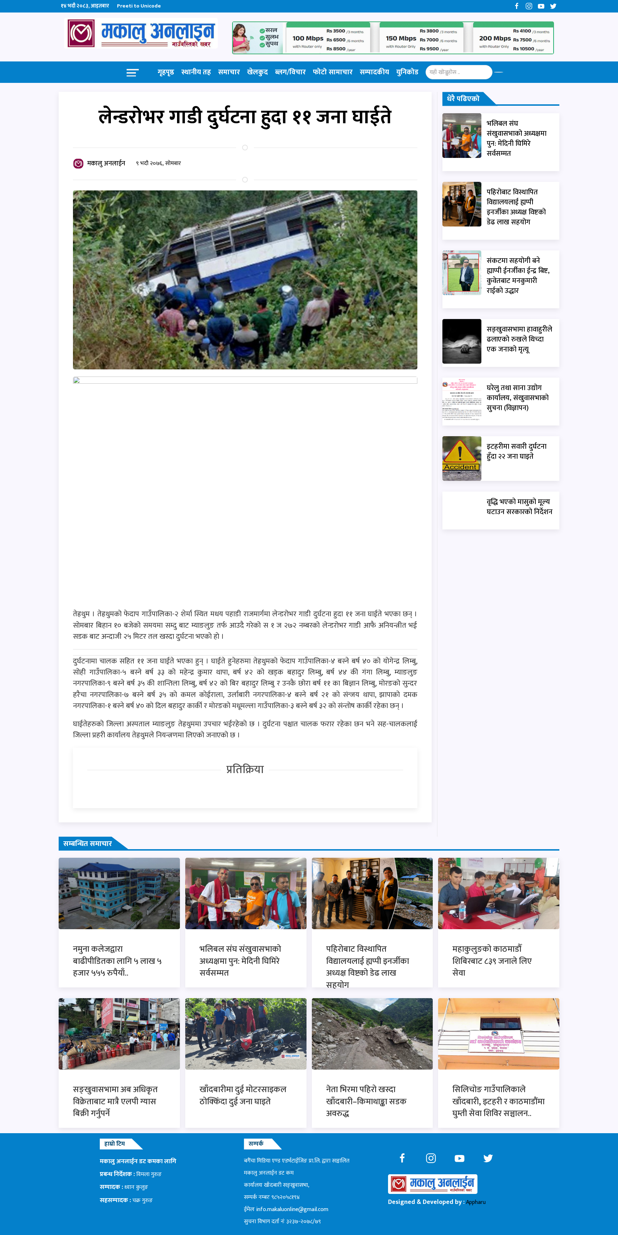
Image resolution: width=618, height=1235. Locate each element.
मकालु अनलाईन (106, 163)
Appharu (476, 1202)
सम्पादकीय (374, 72)
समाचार (229, 72)
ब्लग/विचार (290, 72)
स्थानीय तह (196, 72)
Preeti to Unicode (139, 5)
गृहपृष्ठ (166, 72)
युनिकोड (407, 72)
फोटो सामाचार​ (333, 72)
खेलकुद (257, 72)
